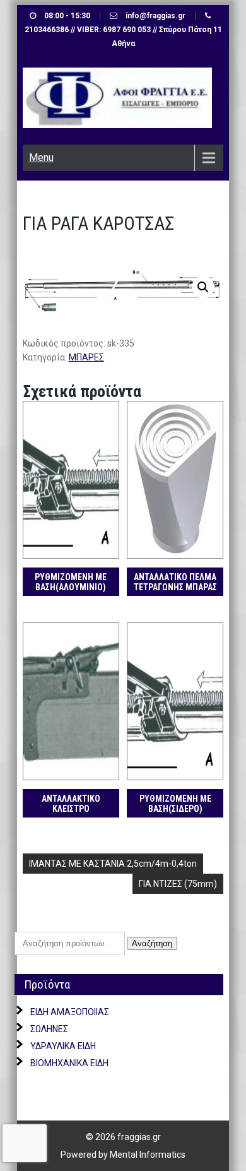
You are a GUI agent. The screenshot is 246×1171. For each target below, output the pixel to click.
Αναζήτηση (152, 943)
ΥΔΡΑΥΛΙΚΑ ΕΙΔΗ (63, 1046)
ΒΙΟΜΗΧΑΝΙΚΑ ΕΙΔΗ (69, 1063)
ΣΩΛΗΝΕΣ (49, 1029)
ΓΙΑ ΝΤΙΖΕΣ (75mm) (178, 884)
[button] (203, 287)
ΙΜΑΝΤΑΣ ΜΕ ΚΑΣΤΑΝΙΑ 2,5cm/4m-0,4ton (113, 864)
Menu (41, 157)
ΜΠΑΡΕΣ (86, 357)
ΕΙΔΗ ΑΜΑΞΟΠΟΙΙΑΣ (69, 1012)
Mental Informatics (147, 1155)
